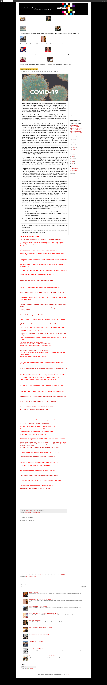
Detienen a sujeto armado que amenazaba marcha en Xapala (53, 43)
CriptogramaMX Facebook (76, 128)
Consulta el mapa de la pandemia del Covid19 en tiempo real (38, 401)
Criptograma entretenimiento (77, 117)
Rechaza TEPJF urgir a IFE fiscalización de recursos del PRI (67, 33)
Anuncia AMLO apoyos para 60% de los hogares (34, 350)
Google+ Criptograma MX (76, 131)
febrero (74, 149)
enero (74, 150)
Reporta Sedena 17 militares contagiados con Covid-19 (36, 488)
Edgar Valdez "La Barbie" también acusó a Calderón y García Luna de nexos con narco (63, 23)
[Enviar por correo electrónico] (37, 510)
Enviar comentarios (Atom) (31, 576)
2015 (73, 158)
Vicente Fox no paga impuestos (35, 620)
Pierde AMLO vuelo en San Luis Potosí (36, 641)
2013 (73, 161)
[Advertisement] (44, 563)
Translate (31, 668)
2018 (73, 154)
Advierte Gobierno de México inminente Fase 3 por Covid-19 (37, 456)
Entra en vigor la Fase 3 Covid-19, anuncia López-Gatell (36, 344)
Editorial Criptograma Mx (33, 592)
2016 (73, 156)
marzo (74, 147)
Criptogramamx (75, 168)
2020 (73, 138)
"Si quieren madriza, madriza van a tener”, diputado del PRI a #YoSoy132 (43, 655)
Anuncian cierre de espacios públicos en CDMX (34, 409)
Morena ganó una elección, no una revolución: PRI (39, 634)
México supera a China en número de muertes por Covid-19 (37, 280)
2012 (73, 163)
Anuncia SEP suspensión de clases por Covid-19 (34, 423)
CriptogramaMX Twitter (75, 129)
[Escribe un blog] (39, 510)
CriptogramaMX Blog (75, 126)
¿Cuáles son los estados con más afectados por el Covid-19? (38, 324)
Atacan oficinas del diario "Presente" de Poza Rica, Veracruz (40, 627)
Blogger (67, 674)
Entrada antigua (63, 574)
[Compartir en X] (40, 510)
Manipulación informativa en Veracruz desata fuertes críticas (32, 23)
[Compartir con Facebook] (42, 510)
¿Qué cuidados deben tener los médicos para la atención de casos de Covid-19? (43, 368)
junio (74, 144)
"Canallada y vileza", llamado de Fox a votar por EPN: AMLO (59, 64)
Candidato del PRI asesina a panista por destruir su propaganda (58, 54)
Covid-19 (30, 512)
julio (73, 139)
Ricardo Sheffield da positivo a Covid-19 (31, 315)
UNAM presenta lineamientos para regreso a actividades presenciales (40, 239)
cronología (35, 512)
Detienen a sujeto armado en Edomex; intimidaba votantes (31, 54)
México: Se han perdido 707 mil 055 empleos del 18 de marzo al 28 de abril (42, 292)
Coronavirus (26, 512)
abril (74, 145)
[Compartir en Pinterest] (43, 510)
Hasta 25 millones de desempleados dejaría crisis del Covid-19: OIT (40, 447)
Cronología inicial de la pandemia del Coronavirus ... (78, 142)
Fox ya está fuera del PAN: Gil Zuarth (36, 648)
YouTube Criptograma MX (76, 132)
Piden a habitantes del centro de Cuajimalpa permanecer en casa (39, 475)
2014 (73, 159)
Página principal (74, 125)
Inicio (40, 574)
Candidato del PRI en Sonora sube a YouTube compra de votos (32, 64)
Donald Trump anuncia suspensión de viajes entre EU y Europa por (40, 442)
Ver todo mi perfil (73, 170)
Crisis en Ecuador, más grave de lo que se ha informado (36, 406)
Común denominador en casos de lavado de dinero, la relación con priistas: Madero (37, 33)
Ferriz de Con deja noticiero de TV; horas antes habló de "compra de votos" (43, 613)
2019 (73, 153)
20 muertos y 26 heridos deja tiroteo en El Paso (29, 43)
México (38, 512)
